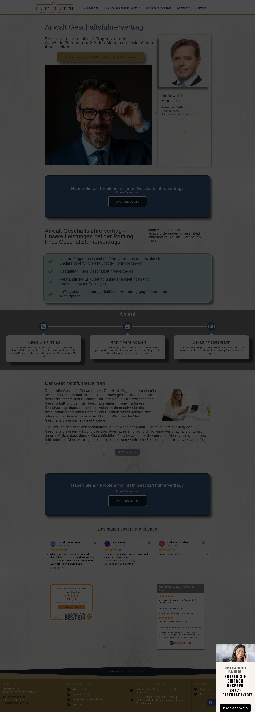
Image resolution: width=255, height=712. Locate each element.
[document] (127, 356)
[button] (215, 645)
